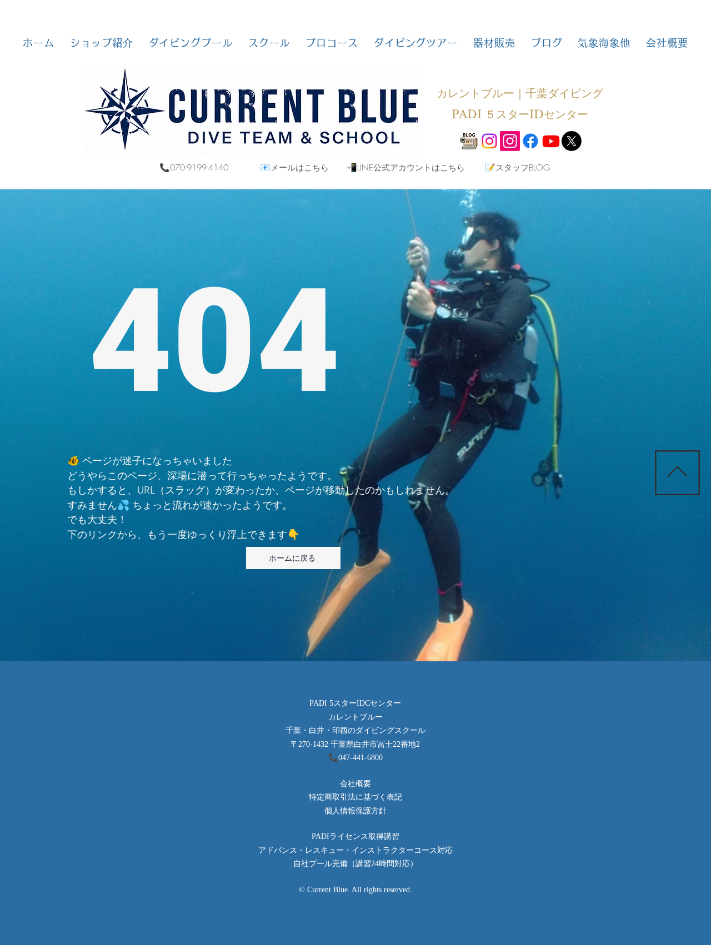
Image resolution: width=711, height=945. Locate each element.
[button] (101, 43)
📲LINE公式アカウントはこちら (406, 167)
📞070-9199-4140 (193, 167)
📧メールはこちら (294, 167)
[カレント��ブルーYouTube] (551, 141)
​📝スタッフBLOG (517, 167)
